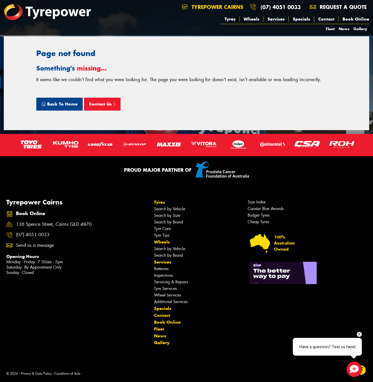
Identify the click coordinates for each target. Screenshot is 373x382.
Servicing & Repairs (171, 282)
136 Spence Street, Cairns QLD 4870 (54, 224)
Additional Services (171, 301)
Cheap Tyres (258, 221)
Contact (326, 19)
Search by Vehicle (169, 209)
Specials (301, 19)
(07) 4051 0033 (281, 7)
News (344, 28)
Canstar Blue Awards (266, 208)
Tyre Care (162, 228)
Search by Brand (168, 222)
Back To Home (62, 104)
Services (276, 19)
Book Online (356, 19)
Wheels (251, 19)
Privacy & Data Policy (36, 373)
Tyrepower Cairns (216, 7)
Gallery (360, 28)
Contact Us (101, 104)
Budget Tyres (258, 215)
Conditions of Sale (67, 373)
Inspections (163, 275)
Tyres (230, 19)
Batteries (161, 268)
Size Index (257, 202)
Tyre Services (165, 288)
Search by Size (167, 215)
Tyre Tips (161, 235)
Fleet (330, 28)
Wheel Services (167, 295)
